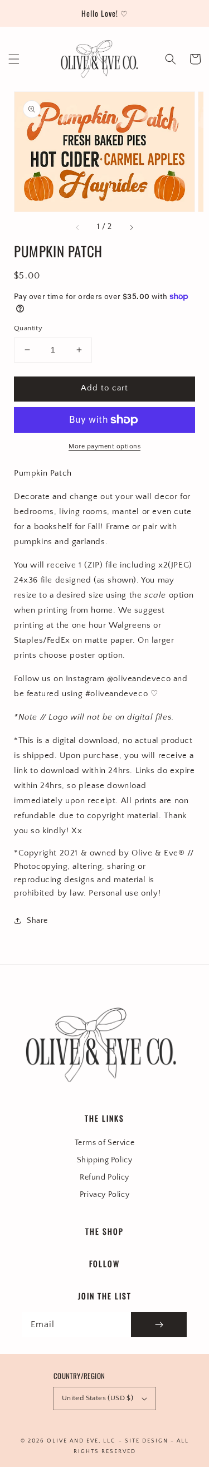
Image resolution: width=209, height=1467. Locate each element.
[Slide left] (78, 227)
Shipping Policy (105, 1160)
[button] (14, 59)
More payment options (104, 446)
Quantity (28, 328)
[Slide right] (131, 227)
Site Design (146, 1441)
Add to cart (104, 388)
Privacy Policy (104, 1194)
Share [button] (37, 920)
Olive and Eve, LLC (81, 1441)
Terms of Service (105, 1142)
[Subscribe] (159, 1324)
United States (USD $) (97, 1398)
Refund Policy (104, 1177)
